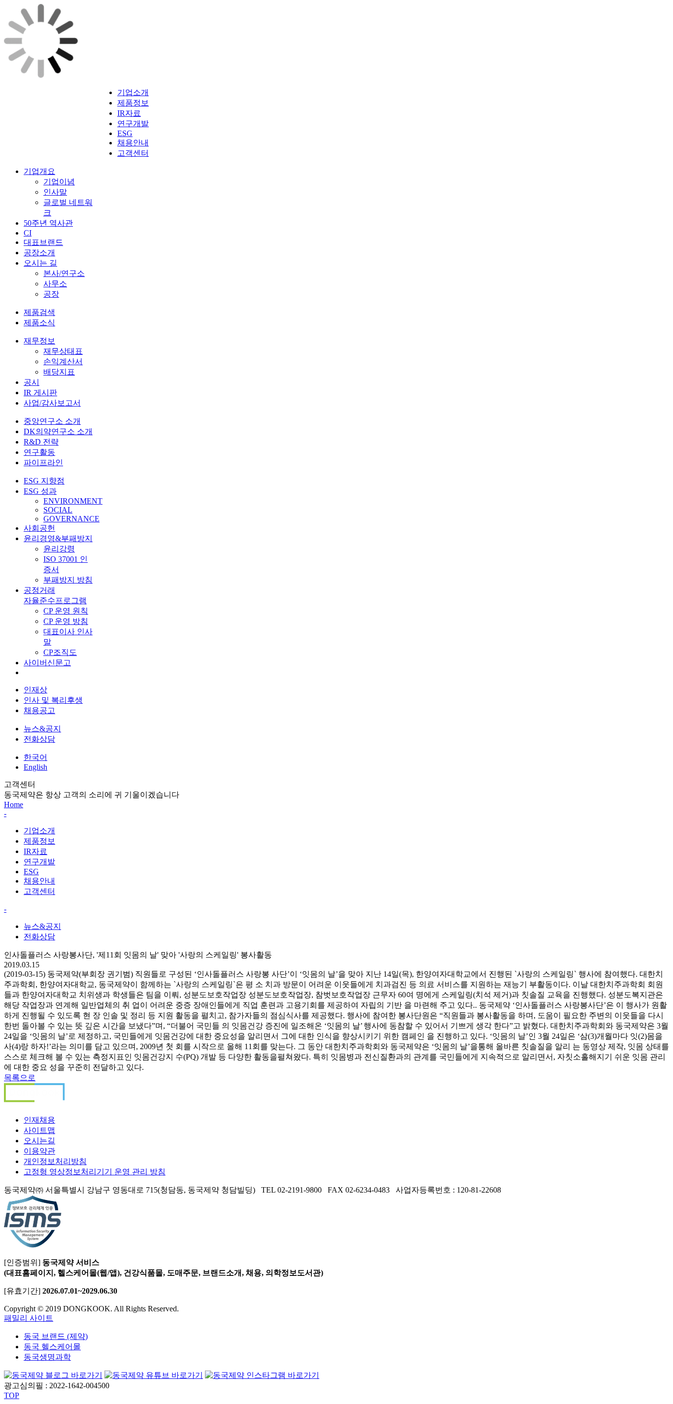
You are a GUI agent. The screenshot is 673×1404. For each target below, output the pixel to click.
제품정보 (133, 103)
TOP (11, 1395)
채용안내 (133, 142)
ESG (125, 133)
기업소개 (133, 92)
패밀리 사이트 (28, 1318)
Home (13, 804)
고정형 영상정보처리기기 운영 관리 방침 (95, 1171)
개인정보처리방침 (55, 1161)
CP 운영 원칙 (65, 611)
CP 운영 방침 (65, 621)
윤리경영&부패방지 (58, 538)
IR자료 (129, 113)
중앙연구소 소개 (52, 421)
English (35, 767)
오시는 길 (40, 263)
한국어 (35, 757)
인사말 (55, 192)
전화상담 (39, 739)
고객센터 (133, 153)
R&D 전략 (41, 442)
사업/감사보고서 (52, 403)
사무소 (55, 283)
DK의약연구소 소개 (58, 431)
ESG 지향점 (44, 481)
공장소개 (39, 252)
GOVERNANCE (71, 518)
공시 (31, 382)
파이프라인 (43, 462)
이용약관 (39, 1151)
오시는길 (39, 1140)
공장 (51, 294)
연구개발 (133, 123)
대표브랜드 (43, 242)
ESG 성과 (40, 491)
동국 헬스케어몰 (52, 1346)
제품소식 (39, 322)
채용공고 (39, 710)
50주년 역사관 (48, 223)
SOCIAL (57, 510)
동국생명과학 (47, 1357)
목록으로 (19, 1077)
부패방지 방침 (68, 580)
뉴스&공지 (42, 728)
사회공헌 (39, 528)
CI (28, 233)
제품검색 (39, 312)
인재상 (35, 689)
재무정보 (39, 341)
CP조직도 (60, 652)
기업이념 (59, 181)
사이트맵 (39, 1130)
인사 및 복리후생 (53, 700)
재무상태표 (63, 351)
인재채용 (39, 1120)
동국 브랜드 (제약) (56, 1336)
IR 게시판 (40, 392)
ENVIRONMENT (72, 501)
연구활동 (39, 452)
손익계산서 (63, 361)
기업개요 (39, 171)
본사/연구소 (64, 273)
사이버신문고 (47, 662)
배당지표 (59, 372)
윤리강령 (59, 549)
